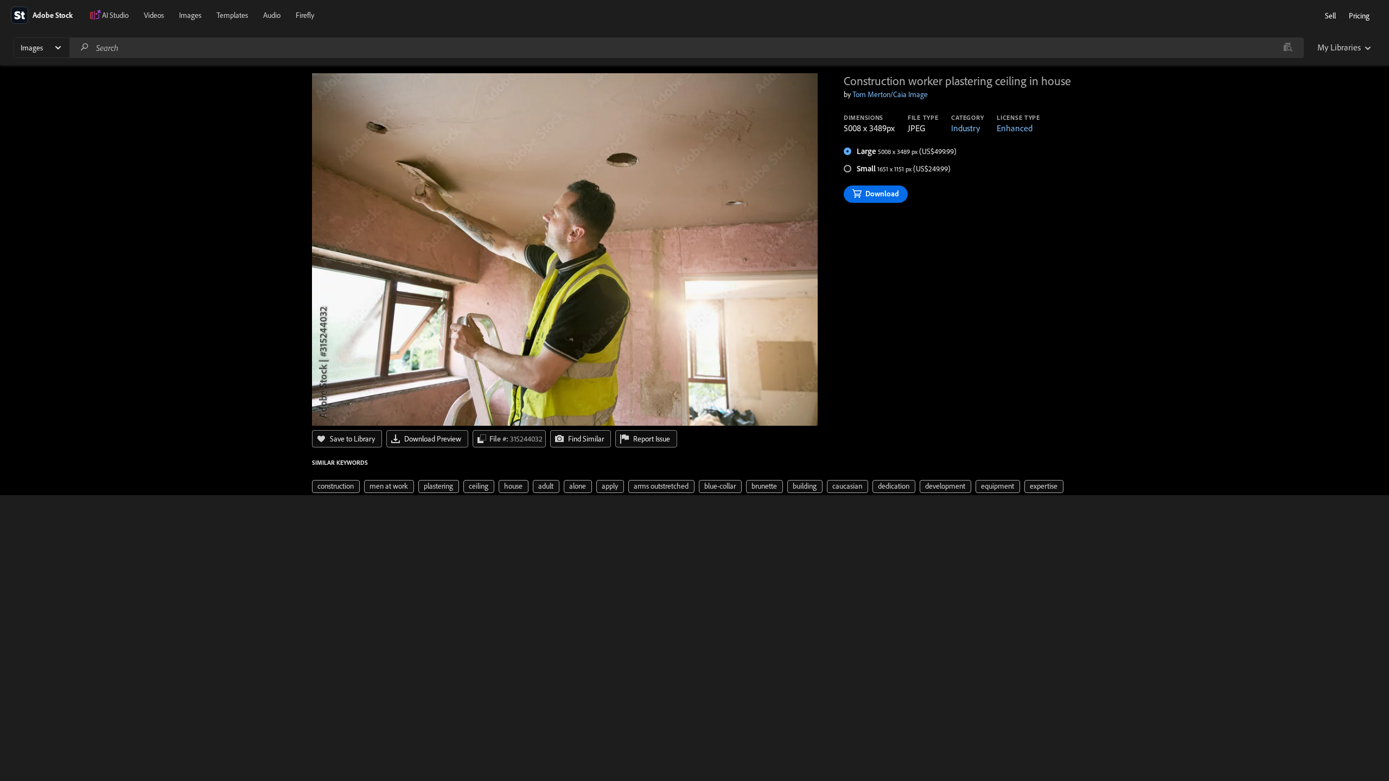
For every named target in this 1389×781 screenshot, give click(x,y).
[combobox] (686, 47)
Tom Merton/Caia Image (890, 94)
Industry (965, 128)
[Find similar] (1288, 47)
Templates (232, 15)
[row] (336, 486)
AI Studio (115, 15)
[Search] (85, 47)
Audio (272, 15)
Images (190, 15)
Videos (154, 15)
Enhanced (1015, 128)
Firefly (305, 15)
